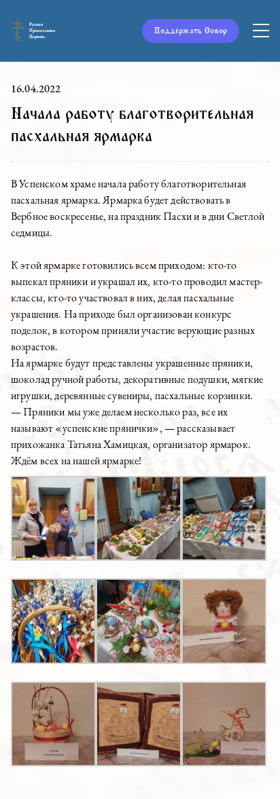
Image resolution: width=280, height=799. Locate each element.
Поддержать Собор (190, 30)
